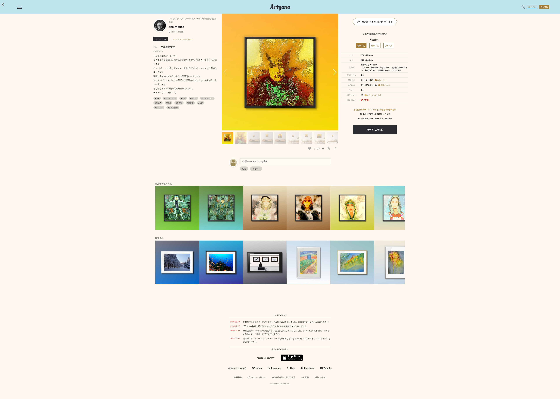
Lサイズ (388, 45)
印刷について (382, 80)
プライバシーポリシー (257, 377)
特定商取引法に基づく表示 (283, 377)
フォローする (160, 39)
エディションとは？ (374, 95)
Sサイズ (361, 45)
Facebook (309, 368)
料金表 (310, 321)
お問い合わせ (320, 377)
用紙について (385, 85)
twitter (259, 368)
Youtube (327, 368)
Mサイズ (375, 45)
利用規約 (238, 377)
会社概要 (305, 377)
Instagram (276, 368)
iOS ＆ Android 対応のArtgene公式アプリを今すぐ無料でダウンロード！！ (275, 326)
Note (292, 367)
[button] (335, 72)
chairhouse (176, 26)
